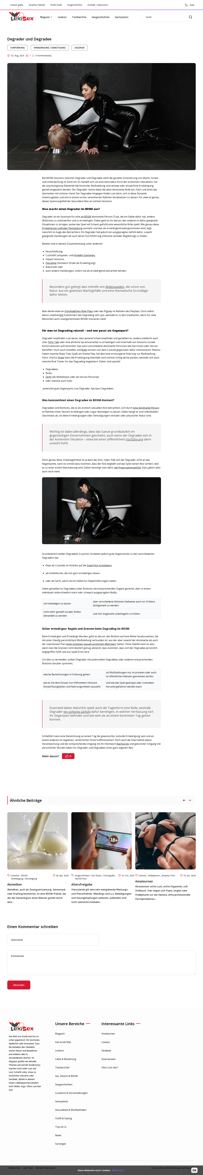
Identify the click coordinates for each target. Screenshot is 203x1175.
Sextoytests (121, 17)
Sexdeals (106, 1050)
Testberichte (79, 17)
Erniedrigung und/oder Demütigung (62, 228)
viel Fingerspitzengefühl (127, 467)
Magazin (60, 1033)
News (58, 1135)
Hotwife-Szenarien (84, 255)
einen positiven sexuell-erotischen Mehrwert (91, 644)
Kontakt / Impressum (98, 4)
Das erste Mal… (63, 1042)
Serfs (48, 377)
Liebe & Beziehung (65, 1059)
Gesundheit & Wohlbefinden (70, 1110)
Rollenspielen (115, 287)
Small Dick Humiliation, (99, 565)
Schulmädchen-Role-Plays (78, 311)
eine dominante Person (146, 407)
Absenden (18, 985)
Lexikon (62, 17)
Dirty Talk (53, 342)
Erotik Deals (56, 4)
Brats (61, 357)
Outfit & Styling (63, 1118)
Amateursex (108, 1033)
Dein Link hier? (110, 1067)
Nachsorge (123, 743)
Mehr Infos (118, 1170)
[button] (189, 800)
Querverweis (109, 1059)
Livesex (106, 1042)
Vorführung (17, 47)
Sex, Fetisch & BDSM (66, 1076)
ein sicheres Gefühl (77, 712)
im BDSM (86, 216)
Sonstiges (60, 1143)
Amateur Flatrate (37, 4)
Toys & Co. (61, 1126)
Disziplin (79, 47)
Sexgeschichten (74, 4)
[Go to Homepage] (24, 17)
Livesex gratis (16, 4)
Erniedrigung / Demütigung (50, 47)
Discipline (51, 263)
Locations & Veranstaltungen (71, 1093)
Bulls (84, 349)
